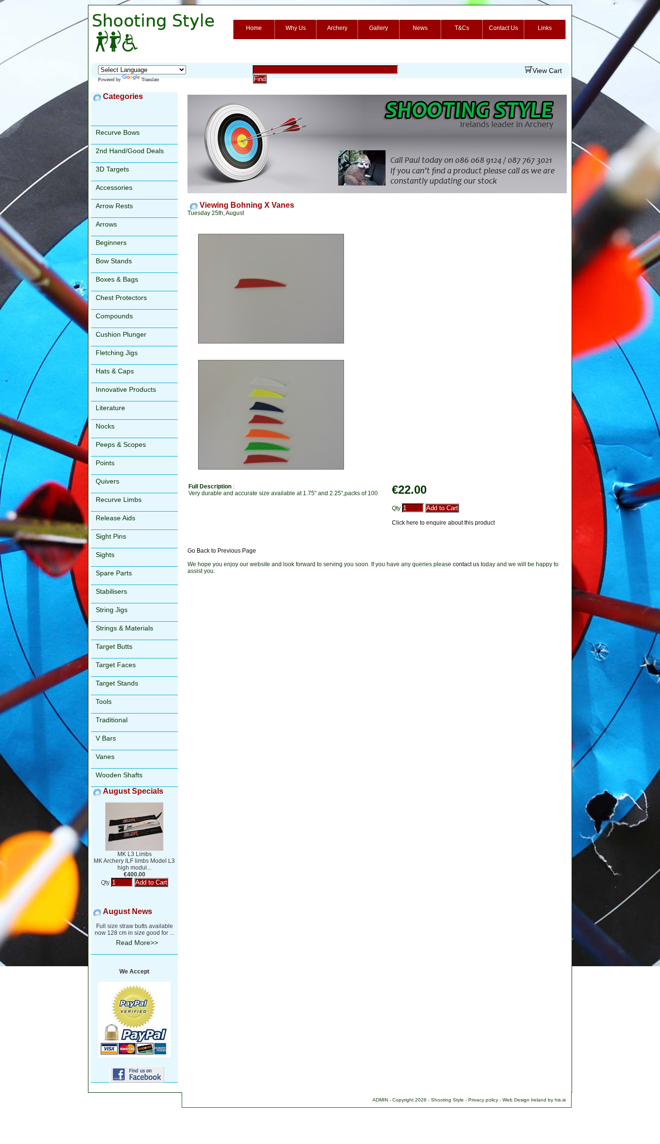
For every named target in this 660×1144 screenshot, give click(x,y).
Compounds (114, 316)
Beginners (111, 242)
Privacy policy (483, 1099)
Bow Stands (114, 261)
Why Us (296, 28)
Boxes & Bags (117, 279)
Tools (104, 701)
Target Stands (117, 683)
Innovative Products (126, 389)
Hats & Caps (115, 371)
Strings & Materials (124, 628)
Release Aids (115, 518)
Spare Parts (114, 573)
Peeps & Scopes (121, 444)
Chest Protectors (121, 297)
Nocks (105, 426)
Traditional (112, 720)
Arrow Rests (114, 206)
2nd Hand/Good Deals (130, 151)
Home (254, 28)
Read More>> (137, 942)
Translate (150, 79)
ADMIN (380, 1099)
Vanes (105, 756)
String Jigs (112, 610)
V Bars (106, 738)
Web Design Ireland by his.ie (534, 1099)
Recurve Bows (118, 132)
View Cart (547, 70)
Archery (337, 28)
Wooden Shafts (119, 775)
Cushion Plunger (121, 334)
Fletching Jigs (117, 353)
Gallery (378, 28)
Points (105, 463)
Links (545, 28)
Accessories (114, 187)
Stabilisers (111, 591)
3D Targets (112, 169)
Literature (110, 408)
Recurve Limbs (119, 499)
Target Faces (116, 665)
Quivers (107, 481)
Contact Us (503, 28)
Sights (105, 554)
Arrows (106, 224)
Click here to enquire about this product (443, 522)
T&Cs (462, 28)
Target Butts (114, 646)
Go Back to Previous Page (221, 550)
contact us (466, 564)
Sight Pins (111, 536)
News (420, 28)
